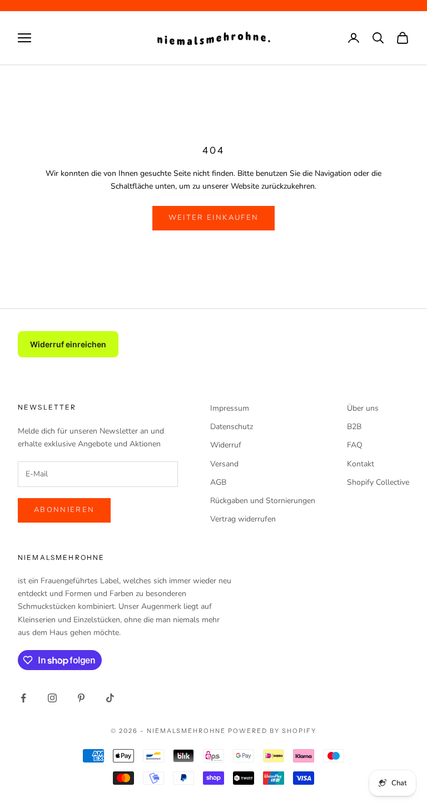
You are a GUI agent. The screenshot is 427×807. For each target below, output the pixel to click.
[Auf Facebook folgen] (23, 697)
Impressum (229, 408)
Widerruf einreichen (68, 344)
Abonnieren (64, 510)
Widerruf (225, 445)
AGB (218, 482)
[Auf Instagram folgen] (52, 697)
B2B (354, 426)
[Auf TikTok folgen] (110, 697)
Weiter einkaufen (213, 218)
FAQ (355, 445)
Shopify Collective (378, 482)
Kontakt (360, 464)
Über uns (363, 408)
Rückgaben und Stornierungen (262, 500)
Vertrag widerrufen (243, 519)
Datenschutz (231, 426)
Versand (224, 464)
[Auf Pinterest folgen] (81, 697)
